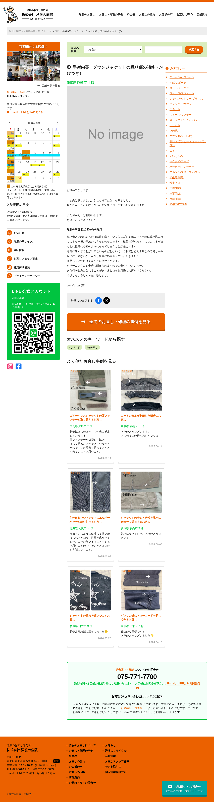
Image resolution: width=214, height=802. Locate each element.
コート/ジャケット (181, 88)
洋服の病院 (15, 31)
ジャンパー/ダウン (181, 104)
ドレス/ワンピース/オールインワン (188, 143)
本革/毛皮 (175, 193)
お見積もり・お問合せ (82, 782)
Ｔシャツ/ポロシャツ (182, 77)
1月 (50, 31)
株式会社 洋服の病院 (37, 14)
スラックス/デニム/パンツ (185, 120)
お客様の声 (166, 14)
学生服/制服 (177, 177)
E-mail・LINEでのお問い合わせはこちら (31, 773)
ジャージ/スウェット (182, 93)
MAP (56, 761)
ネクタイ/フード (179, 161)
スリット (175, 125)
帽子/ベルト (177, 183)
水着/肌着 (175, 199)
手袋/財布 (175, 188)
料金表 (131, 14)
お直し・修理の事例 (111, 14)
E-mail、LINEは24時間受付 (27, 112)
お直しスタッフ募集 (26, 258)
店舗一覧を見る (50, 85)
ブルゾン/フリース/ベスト (185, 172)
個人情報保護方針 (116, 772)
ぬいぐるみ (176, 156)
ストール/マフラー (181, 114)
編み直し (93, 347)
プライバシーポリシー (27, 276)
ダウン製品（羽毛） (182, 136)
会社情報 (19, 250)
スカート (175, 109)
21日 (57, 31)
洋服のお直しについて (82, 745)
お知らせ (19, 233)
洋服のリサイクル (24, 241)
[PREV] (10, 122)
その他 (174, 130)
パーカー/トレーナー (182, 167)
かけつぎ (75, 347)
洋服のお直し (87, 14)
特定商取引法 (22, 267)
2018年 (41, 31)
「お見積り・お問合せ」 (133, 708)
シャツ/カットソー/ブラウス (186, 98)
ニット (174, 150)
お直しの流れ (147, 14)
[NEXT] (57, 122)
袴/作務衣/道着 (178, 204)
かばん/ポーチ (178, 82)
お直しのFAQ (185, 14)
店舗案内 (202, 14)
